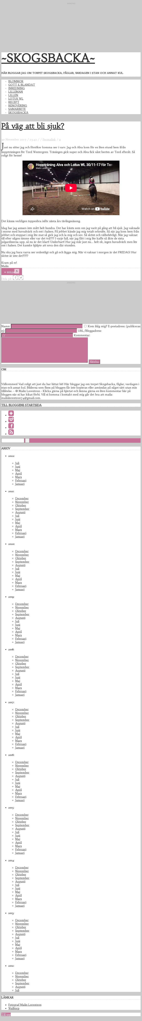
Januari (19, 484)
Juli (17, 463)
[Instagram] (11, 421)
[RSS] (11, 433)
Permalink (49, 139)
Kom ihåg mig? (97, 326)
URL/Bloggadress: (90, 330)
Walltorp (13, 1008)
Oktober (20, 505)
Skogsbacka (18, 112)
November (22, 502)
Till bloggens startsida (21, 405)
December (22, 498)
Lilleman (15, 91)
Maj (17, 470)
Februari (20, 480)
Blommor (15, 81)
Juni (17, 466)
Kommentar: (82, 335)
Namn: (5, 326)
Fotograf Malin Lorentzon (24, 1004)
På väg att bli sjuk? (32, 125)
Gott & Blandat (21, 84)
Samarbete (17, 109)
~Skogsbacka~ (48, 58)
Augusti (20, 512)
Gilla (11, 272)
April (18, 473)
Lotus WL (15, 98)
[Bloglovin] (11, 415)
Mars (18, 477)
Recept (13, 102)
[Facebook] (11, 427)
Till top (6, 1014)
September (22, 508)
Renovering (17, 105)
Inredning (16, 88)
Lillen (13, 95)
